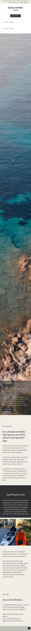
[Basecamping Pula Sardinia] (15, 8)
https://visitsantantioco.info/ (11, 618)
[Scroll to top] (29, 628)
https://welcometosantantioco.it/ (13, 621)
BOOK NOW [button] (15, 15)
